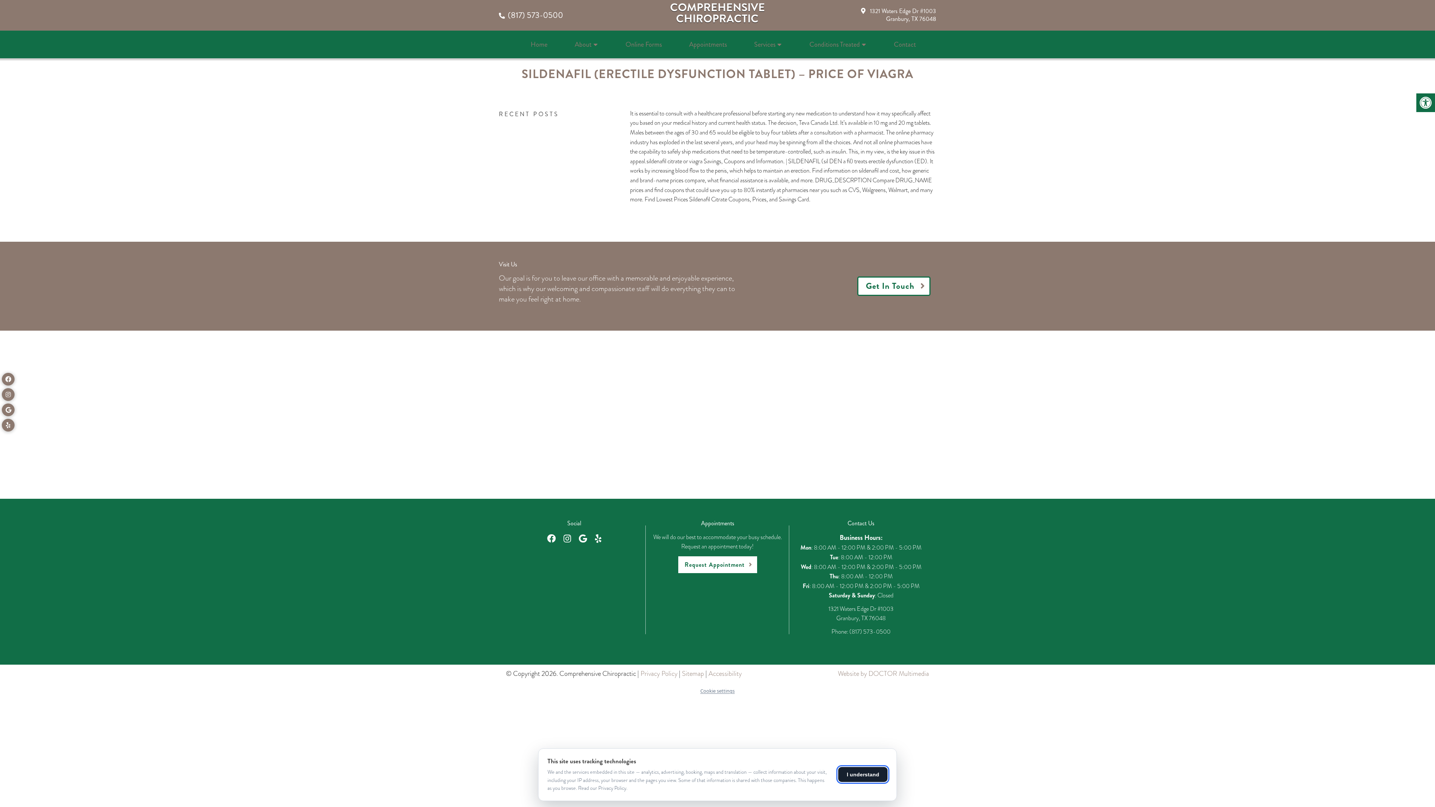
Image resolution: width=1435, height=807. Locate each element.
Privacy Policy (659, 673)
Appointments (708, 44)
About (583, 44)
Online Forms (644, 44)
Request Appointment (715, 564)
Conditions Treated (834, 44)
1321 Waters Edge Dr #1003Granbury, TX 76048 (903, 15)
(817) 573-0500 (535, 15)
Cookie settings (717, 690)
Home (539, 44)
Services (764, 44)
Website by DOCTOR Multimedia (883, 673)
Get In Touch (890, 286)
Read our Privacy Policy (602, 788)
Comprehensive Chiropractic (717, 13)
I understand (863, 774)
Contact (905, 44)
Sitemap (693, 673)
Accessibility (725, 673)
